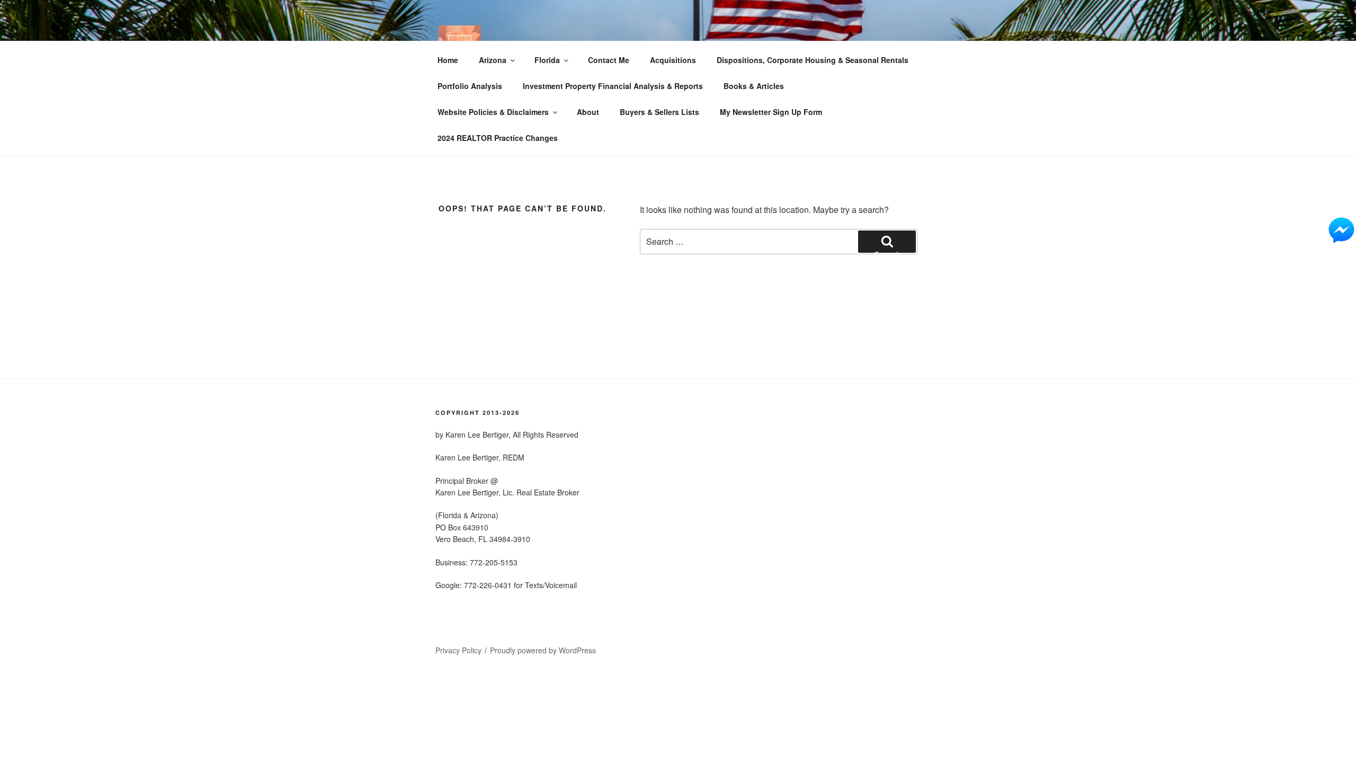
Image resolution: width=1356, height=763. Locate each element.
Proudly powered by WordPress (543, 650)
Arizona (492, 60)
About (588, 112)
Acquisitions (673, 60)
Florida (547, 60)
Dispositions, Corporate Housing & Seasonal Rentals (812, 60)
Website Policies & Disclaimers (493, 112)
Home (448, 60)
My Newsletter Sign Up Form (771, 112)
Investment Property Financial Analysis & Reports (613, 86)
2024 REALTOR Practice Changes (498, 137)
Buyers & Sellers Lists (659, 112)
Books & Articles (754, 86)
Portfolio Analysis (470, 86)
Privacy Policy (458, 650)
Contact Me (608, 60)
